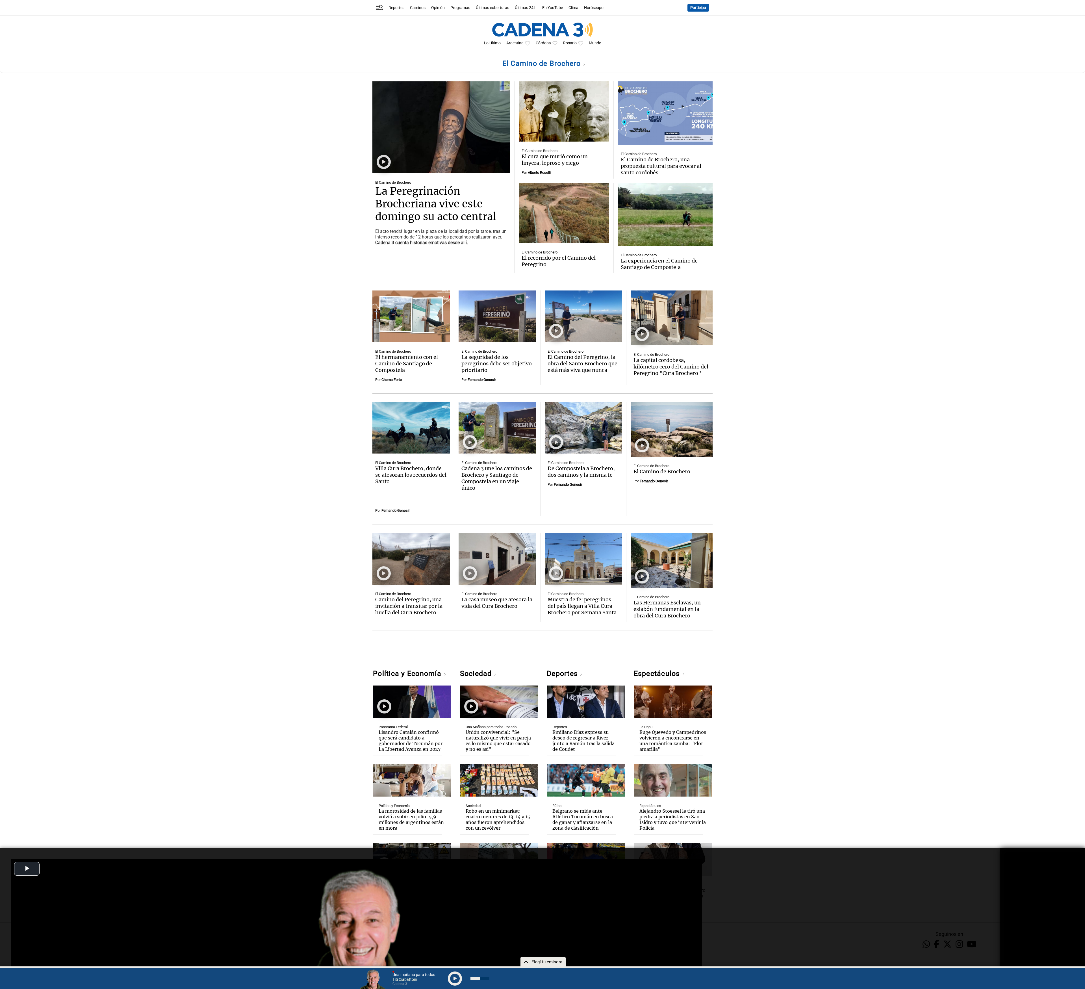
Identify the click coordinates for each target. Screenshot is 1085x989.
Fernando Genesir (482, 380)
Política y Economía (408, 673)
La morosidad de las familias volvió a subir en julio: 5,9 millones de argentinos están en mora (411, 819)
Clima (573, 7)
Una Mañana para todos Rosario (491, 727)
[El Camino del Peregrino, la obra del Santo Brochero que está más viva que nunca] (583, 316)
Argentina (515, 43)
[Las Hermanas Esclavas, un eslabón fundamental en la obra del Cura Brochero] (672, 560)
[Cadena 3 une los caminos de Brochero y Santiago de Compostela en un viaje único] (497, 428)
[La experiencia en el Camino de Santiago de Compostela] (665, 214)
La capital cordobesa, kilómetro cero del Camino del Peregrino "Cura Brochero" (670, 366)
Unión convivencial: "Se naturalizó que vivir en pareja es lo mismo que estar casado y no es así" (498, 740)
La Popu (645, 727)
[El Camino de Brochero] (672, 429)
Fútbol (557, 806)
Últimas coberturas (492, 7)
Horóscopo (594, 7)
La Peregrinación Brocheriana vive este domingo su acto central (435, 204)
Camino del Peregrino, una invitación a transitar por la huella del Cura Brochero (408, 606)
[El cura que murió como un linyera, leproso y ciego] (564, 111)
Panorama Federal (393, 727)
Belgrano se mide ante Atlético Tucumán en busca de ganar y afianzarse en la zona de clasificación (582, 819)
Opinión (438, 7)
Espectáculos (658, 673)
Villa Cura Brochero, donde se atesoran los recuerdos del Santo (410, 475)
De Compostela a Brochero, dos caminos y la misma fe (581, 471)
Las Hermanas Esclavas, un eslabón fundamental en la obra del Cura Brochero (667, 609)
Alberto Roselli (539, 172)
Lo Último (492, 43)
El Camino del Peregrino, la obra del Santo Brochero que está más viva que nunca (582, 363)
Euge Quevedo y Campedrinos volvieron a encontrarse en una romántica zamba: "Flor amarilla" (672, 740)
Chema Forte (391, 380)
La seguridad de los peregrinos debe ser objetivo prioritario (496, 363)
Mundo (595, 43)
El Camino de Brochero (542, 63)
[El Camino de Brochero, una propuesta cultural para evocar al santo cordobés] (665, 113)
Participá (698, 7)
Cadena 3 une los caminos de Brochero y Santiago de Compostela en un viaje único (496, 478)
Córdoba (543, 43)
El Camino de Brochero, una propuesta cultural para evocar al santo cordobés (661, 166)
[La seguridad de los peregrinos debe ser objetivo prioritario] (497, 316)
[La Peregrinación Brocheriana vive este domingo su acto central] (441, 127)
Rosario (570, 43)
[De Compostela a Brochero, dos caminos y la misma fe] (583, 428)
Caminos (418, 7)
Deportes (396, 7)
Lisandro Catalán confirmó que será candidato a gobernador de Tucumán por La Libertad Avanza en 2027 (410, 740)
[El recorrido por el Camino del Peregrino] (564, 213)
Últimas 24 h (526, 7)
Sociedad (477, 673)
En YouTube (552, 7)
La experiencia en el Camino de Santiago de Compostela (659, 263)
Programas (460, 7)
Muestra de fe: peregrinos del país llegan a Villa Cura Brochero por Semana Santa (582, 606)
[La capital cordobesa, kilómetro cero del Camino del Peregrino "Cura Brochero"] (672, 317)
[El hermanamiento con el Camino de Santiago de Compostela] (411, 316)
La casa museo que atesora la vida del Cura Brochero (496, 602)
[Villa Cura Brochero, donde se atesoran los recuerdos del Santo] (411, 428)
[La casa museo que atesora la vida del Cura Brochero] (497, 559)
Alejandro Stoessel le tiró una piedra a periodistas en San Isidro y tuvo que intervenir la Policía (672, 819)
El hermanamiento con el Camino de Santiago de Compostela (406, 363)
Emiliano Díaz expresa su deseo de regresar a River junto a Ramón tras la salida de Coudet (583, 740)
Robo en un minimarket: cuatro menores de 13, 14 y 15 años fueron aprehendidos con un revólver (498, 819)
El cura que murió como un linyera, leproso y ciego (555, 159)
